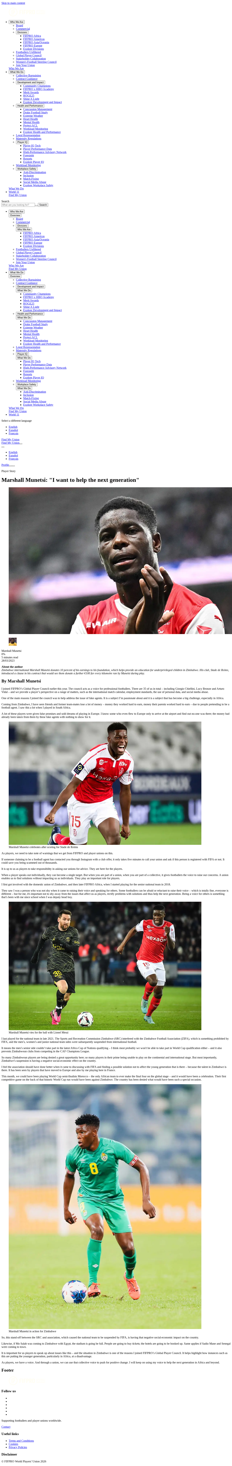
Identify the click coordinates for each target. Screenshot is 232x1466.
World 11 (14, 191)
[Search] (20, 443)
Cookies (13, 1444)
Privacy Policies (18, 1447)
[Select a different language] (2, 447)
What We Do (16, 72)
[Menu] (10, 465)
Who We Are (16, 22)
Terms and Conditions (21, 1440)
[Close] (13, 465)
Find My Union (18, 195)
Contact (5, 1426)
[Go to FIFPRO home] (116, 12)
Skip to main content (13, 3)
